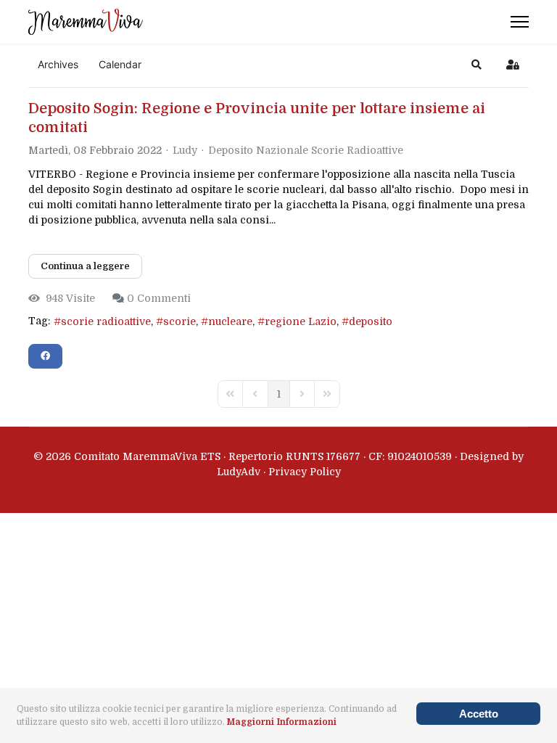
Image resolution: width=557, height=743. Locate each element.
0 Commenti (159, 298)
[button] (476, 64)
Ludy (185, 150)
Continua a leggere (85, 265)
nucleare (230, 321)
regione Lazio (301, 321)
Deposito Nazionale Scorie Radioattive (305, 150)
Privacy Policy (304, 471)
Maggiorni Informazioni (282, 722)
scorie (179, 321)
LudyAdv (238, 471)
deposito (370, 321)
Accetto (478, 713)
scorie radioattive (106, 321)
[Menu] (520, 22)
